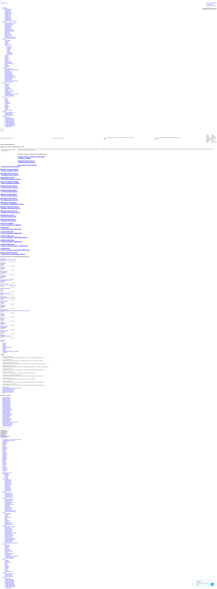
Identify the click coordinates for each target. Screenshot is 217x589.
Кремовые (9, 48)
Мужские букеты (8, 26)
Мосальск (4, 468)
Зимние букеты (8, 27)
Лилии (6, 57)
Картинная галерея (8, 500)
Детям (6, 104)
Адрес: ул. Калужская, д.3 (211, 5)
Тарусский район (6, 416)
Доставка (4, 345)
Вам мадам (2, 267)
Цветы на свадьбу (8, 113)
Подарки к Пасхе (8, 496)
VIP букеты (7, 32)
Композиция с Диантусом (5, 288)
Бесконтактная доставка (7, 347)
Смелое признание (4, 330)
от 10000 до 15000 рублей (10, 125)
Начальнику (7, 106)
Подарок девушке (8, 12)
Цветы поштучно (8, 61)
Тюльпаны (7, 41)
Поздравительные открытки (10, 76)
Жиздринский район (7, 402)
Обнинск (4, 442)
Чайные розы (9, 54)
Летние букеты (8, 25)
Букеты (4, 21)
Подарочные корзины (9, 74)
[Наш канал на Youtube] (4, 429)
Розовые (8, 49)
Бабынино (5, 457)
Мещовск (4, 459)
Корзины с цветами (8, 35)
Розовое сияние (3, 296)
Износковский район (7, 404)
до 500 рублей (7, 117)
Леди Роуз (2, 313)
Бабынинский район (7, 397)
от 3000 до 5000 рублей (9, 121)
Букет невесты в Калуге (9, 112)
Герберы (6, 59)
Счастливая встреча (4, 284)
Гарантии (4, 348)
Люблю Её (7, 545)
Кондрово (4, 446)
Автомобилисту (8, 103)
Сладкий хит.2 (3, 275)
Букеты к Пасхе (8, 494)
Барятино (4, 458)
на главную (5, 352)
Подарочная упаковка (9, 77)
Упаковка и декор (8, 62)
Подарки (4, 67)
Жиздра (4, 460)
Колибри (2, 322)
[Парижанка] (5, 335)
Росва (4, 445)
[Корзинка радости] (14, 310)
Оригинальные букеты (9, 24)
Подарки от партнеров (9, 537)
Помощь (4, 350)
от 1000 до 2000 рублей (9, 119)
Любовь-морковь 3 (4, 326)
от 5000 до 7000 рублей (9, 122)
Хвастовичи (5, 467)
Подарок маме (7, 11)
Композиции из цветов (9, 504)
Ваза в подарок (8, 34)
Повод (4, 82)
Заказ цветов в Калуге (7, 424)
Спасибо (6, 89)
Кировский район (6, 405)
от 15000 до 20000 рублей (10, 124)
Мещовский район (6, 411)
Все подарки (7, 70)
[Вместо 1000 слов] (3, 272)
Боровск (4, 449)
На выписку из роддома (9, 90)
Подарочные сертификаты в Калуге (12, 69)
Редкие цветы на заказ (9, 63)
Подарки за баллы (8, 78)
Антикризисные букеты (9, 502)
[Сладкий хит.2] (2, 276)
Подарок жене (7, 10)
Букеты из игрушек (8, 71)
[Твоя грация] (2, 306)
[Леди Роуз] (2, 314)
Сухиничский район (7, 415)
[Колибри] (3, 323)
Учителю (6, 98)
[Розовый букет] (8, 259)
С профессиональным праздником (11, 556)
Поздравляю (7, 87)
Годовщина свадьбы (9, 88)
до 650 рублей (7, 578)
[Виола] (5, 293)
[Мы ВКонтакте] (1, 429)
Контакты (4, 343)
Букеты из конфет (8, 528)
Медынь (4, 450)
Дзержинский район (7, 401)
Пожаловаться (3, 437)
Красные (9, 47)
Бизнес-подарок (8, 19)
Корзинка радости (3, 309)
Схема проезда (4, 435)
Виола (1, 292)
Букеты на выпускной (9, 558)
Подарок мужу (8, 15)
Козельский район (6, 406)
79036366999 (209, 4)
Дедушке (6, 108)
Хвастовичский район (7, 419)
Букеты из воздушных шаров (10, 532)
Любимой (7, 102)
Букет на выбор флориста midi (6, 279)
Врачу (6, 109)
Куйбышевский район (7, 407)
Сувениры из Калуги (9, 81)
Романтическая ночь (9, 115)
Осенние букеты (8, 503)
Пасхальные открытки (9, 497)
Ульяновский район (6, 417)
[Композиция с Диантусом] (1, 289)
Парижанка (2, 334)
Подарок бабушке (8, 17)
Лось (4, 393)
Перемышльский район (7, 413)
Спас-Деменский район (7, 414)
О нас (4, 349)
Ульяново (4, 456)
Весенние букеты (8, 28)
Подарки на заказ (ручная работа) (11, 80)
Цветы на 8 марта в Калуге (8, 390)
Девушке (6, 100)
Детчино (4, 444)
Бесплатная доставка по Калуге (11, 20)
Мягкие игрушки (8, 72)
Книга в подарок (8, 79)
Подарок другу (8, 14)
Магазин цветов (6, 473)
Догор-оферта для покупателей (9, 440)
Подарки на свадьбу (9, 114)
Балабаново (5, 448)
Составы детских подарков (8, 392)
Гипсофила (7, 66)
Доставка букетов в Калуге (8, 423)
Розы (6, 45)
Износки (4, 466)
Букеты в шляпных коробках (10, 22)
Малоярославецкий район (8, 409)
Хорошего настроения (9, 557)
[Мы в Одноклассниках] (6, 429)
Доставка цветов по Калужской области (10, 421)
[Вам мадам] (2, 268)
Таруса (4, 465)
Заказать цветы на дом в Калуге (9, 389)
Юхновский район (6, 420)
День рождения (6, 8)
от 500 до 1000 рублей (9, 118)
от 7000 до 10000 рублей (9, 123)
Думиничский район (7, 400)
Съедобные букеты (8, 23)
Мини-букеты (7, 33)
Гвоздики (7, 60)
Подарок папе (7, 16)
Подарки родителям (9, 110)
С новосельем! (8, 92)
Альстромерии (8, 40)
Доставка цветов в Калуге (8, 422)
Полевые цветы (8, 44)
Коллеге (6, 105)
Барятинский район (6, 398)
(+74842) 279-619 (213, 2)
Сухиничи (5, 454)
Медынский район (6, 410)
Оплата (4, 344)
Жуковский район (6, 403)
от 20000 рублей (8, 126)
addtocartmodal (3, 340)
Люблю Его (7, 84)
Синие (8, 50)
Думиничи (5, 455)
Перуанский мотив (4, 301)
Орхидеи (6, 42)
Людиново (5, 463)
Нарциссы (7, 56)
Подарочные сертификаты (10, 526)
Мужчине (7, 101)
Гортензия (7, 65)
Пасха (4, 492)
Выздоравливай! (8, 91)
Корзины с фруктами (9, 75)
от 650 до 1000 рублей (9, 579)
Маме (6, 99)
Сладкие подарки (8, 68)
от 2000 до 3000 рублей (9, 120)
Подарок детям (8, 18)
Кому (4, 97)
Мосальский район (6, 412)
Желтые (8, 51)
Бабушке (6, 107)
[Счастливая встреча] (8, 285)
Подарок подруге (8, 13)
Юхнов (4, 464)
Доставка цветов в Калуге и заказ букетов (11, 351)
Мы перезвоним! (4, 433)
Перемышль (5, 453)
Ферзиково (5, 451)
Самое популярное (8, 9)
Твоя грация (2, 305)
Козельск (4, 462)
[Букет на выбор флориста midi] (3, 280)
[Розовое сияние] (3, 297)
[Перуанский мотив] (2, 302)
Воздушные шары (8, 73)
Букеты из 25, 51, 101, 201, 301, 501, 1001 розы (12, 439)
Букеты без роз (8, 36)
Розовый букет (3, 258)
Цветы (4, 39)
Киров (4, 461)
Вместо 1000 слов (3, 271)
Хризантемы (7, 58)
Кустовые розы (10, 53)
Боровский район (6, 399)
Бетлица (4, 470)
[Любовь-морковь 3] (3, 327)
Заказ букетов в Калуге (7, 425)
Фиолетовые (9, 46)
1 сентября (5, 7)
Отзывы (4, 346)
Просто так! (7, 83)
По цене (4, 116)
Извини (6, 85)
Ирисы (6, 64)
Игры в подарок (8, 536)
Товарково (5, 447)
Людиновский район (7, 408)
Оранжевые (9, 52)
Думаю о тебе (7, 86)
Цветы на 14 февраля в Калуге (8, 391)
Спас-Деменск (5, 469)
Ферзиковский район (7, 418)
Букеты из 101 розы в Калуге (10, 37)
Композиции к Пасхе (9, 493)
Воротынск (5, 443)
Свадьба (4, 111)
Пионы (6, 55)
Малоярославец (6, 441)
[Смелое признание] (2, 331)
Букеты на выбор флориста (10, 38)
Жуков (4, 452)
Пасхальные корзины (9, 495)
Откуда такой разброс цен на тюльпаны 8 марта (12, 388)
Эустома (6, 43)
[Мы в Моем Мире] (9, 429)
